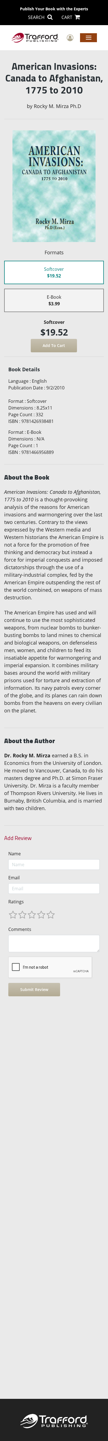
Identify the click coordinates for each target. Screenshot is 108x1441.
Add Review (18, 838)
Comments (19, 929)
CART (67, 17)
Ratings (16, 902)
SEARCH (37, 17)
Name (14, 854)
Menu (88, 37)
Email (14, 878)
